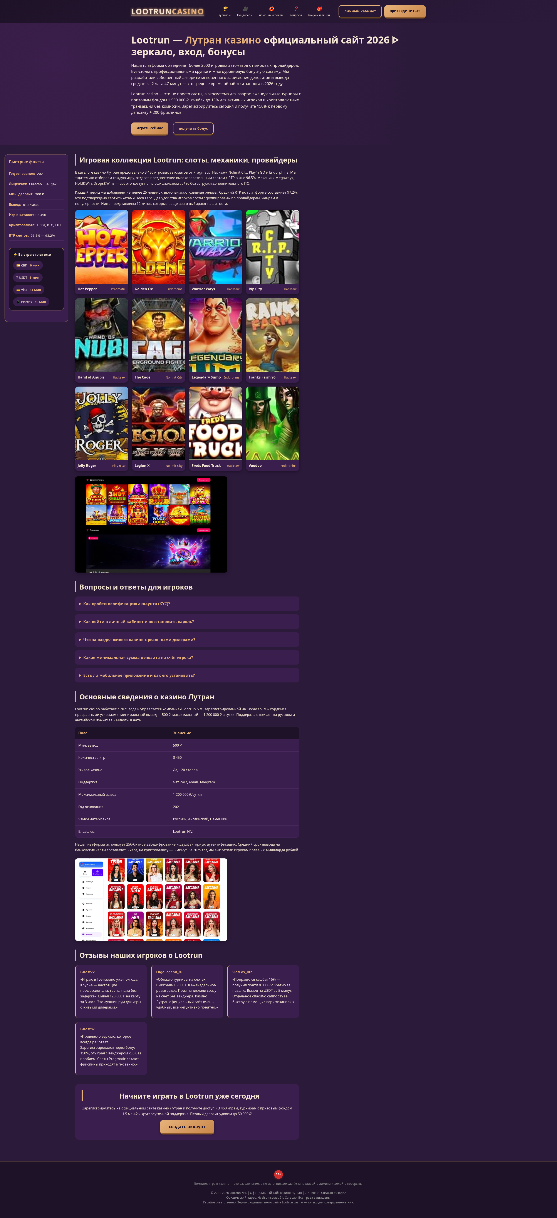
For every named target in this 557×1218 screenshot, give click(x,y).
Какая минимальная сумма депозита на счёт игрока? (138, 657)
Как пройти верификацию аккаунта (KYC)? (126, 603)
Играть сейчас (150, 128)
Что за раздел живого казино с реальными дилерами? (139, 639)
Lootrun (167, 11)
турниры (225, 11)
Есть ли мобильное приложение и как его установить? (139, 675)
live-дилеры (245, 11)
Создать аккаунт (187, 1126)
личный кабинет (360, 11)
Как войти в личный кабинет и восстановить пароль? (138, 621)
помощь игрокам (271, 11)
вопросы (296, 11)
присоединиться (405, 10)
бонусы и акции (319, 11)
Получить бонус (193, 128)
